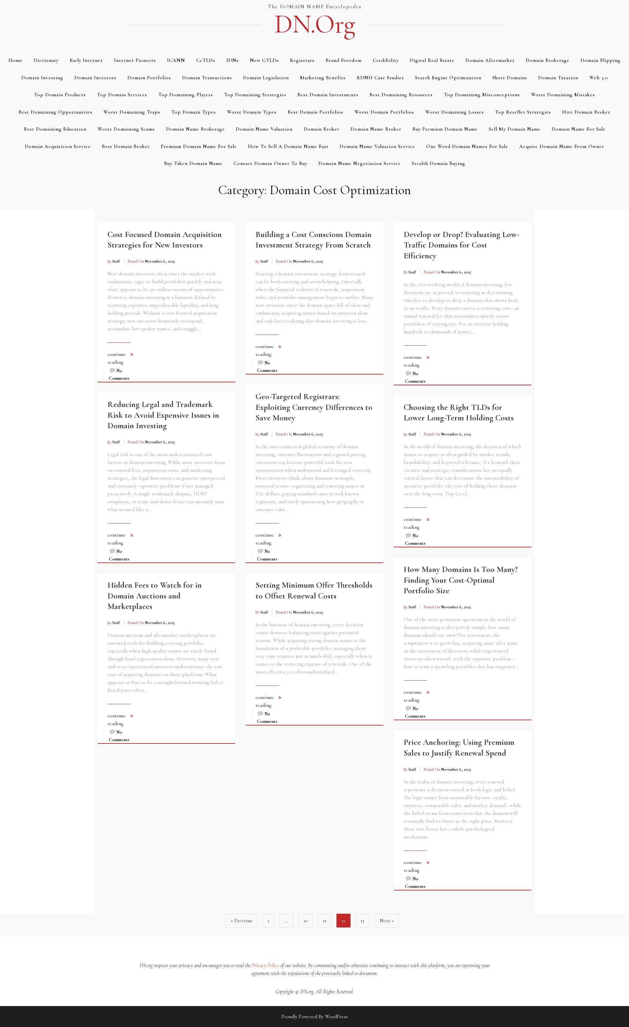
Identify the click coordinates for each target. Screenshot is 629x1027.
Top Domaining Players (185, 95)
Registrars (302, 60)
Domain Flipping (600, 60)
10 (306, 920)
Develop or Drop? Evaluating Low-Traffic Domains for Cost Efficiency (461, 245)
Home (16, 60)
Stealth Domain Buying (438, 163)
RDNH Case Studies (380, 78)
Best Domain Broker (126, 146)
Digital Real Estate (432, 60)
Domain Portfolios (149, 78)
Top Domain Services (122, 95)
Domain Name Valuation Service (377, 146)
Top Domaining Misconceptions (482, 95)
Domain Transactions (207, 78)
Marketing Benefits (323, 78)
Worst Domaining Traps (132, 112)
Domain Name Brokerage (195, 129)
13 (362, 920)
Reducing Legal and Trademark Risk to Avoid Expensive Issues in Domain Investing (163, 415)
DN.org (314, 24)
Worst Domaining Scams (126, 129)
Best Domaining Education (55, 129)
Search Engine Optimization (448, 78)
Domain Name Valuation (264, 129)
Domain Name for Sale (578, 129)
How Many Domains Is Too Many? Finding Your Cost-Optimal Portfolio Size (461, 580)
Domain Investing (42, 78)
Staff (116, 261)
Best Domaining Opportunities (55, 112)
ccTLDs (205, 60)
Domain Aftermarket (490, 60)
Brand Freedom (344, 60)
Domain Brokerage (547, 60)
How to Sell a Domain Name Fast (288, 146)
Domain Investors (95, 78)
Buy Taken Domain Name (193, 163)
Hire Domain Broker (586, 112)
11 (324, 920)
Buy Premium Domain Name (445, 129)
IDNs (232, 60)
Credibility (386, 60)
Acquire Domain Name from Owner (561, 146)
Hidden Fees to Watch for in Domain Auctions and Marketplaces (154, 595)
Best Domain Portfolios (315, 112)
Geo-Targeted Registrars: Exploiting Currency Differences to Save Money (314, 407)
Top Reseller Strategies (523, 112)
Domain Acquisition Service (58, 146)
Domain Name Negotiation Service (359, 163)
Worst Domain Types (251, 112)
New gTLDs (264, 60)
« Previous (241, 920)
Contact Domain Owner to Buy (270, 163)
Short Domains (509, 78)
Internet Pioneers (135, 60)
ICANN (176, 60)
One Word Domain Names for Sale (467, 146)
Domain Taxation (558, 78)
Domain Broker (321, 129)
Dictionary (46, 60)
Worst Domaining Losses (454, 112)
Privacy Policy (265, 965)
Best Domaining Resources (401, 95)
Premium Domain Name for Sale (199, 146)
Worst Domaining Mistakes (563, 95)
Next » (387, 920)
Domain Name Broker (376, 129)
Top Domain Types (193, 112)
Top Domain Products (60, 95)
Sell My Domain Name (515, 129)
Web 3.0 (598, 78)
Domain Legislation (266, 78)
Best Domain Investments (327, 95)
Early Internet (86, 60)
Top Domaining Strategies (255, 95)
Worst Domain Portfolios (384, 112)
